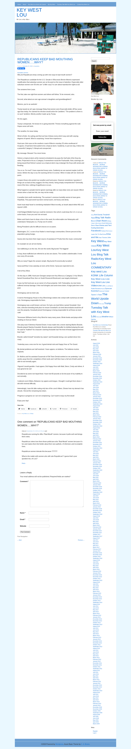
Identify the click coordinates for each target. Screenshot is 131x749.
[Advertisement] (52, 545)
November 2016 (97, 554)
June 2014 (96, 608)
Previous (81, 540)
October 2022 (97, 424)
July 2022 (95, 429)
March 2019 (96, 503)
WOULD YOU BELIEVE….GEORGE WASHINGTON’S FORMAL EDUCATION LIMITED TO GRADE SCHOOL (100, 166)
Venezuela (98, 316)
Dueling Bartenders (97, 228)
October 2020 (97, 468)
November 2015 (97, 576)
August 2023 (96, 406)
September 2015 (97, 580)
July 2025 (95, 367)
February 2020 (97, 483)
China (109, 221)
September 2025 (97, 363)
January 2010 (97, 705)
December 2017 (97, 531)
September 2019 (97, 492)
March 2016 (96, 569)
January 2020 (97, 485)
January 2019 (97, 507)
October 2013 (97, 622)
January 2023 (97, 418)
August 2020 (96, 472)
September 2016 (97, 558)
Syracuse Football (104, 291)
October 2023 (97, 402)
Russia (103, 288)
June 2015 (96, 586)
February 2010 (97, 703)
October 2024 (97, 380)
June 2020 (96, 475)
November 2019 (97, 488)
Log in (94, 733)
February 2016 (97, 571)
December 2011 (97, 663)
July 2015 (95, 584)
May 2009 (95, 720)
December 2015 (97, 575)
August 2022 (96, 428)
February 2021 (97, 461)
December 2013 (97, 619)
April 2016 (96, 567)
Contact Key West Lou (83, 4)
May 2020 (95, 477)
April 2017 (96, 545)
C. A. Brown (85, 744)
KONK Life (101, 286)
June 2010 (96, 696)
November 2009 (97, 709)
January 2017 (97, 551)
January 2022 (97, 440)
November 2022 (97, 422)
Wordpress (59, 744)
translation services (22, 72)
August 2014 (96, 604)
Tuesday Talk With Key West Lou (66, 4)
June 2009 (96, 718)
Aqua (93, 218)
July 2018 (95, 518)
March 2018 (96, 525)
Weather (105, 317)
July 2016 (95, 562)
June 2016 (96, 564)
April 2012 (96, 655)
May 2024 (95, 389)
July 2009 (95, 716)
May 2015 (95, 587)
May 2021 (95, 455)
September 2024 (97, 382)
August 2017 (96, 538)
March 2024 (96, 393)
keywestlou (36, 66)
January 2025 (97, 374)
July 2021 (95, 452)
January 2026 (97, 356)
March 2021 (96, 459)
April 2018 (96, 523)
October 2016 (97, 556)
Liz (106, 285)
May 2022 (95, 433)
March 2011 (96, 679)
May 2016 (95, 565)
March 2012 (96, 657)
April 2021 (96, 457)
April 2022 (96, 435)
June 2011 (96, 674)
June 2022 (96, 431)
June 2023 (96, 409)
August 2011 (96, 670)
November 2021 (97, 444)
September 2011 (97, 668)
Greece (110, 231)
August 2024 (96, 384)
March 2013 (96, 635)
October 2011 (96, 667)
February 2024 (97, 395)
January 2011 (97, 683)
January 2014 (97, 617)
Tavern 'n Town (96, 295)
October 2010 (97, 689)
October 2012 (97, 644)
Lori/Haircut (110, 285)
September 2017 (97, 536)
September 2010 (97, 690)
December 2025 (97, 358)
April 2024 (96, 391)
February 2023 (97, 417)
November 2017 (97, 532)
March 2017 (96, 547)
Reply (31, 413)
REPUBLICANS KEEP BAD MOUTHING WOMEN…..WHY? (45, 60)
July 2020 (95, 474)
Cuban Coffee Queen (96, 223)
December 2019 (97, 486)
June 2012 (96, 652)
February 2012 (97, 659)
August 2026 (96, 343)
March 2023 (96, 415)
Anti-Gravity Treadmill (102, 215)
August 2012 (96, 648)
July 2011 (95, 672)
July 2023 (95, 407)
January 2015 (97, 595)
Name (22, 513)
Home (19, 4)
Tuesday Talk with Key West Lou (100, 312)
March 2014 (96, 613)
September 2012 (97, 646)
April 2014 (96, 611)
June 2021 (96, 453)
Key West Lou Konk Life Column (37, 4)
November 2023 (97, 400)
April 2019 (96, 501)
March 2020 (96, 481)
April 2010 (96, 700)
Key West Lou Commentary (100, 325)
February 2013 (97, 637)
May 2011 (95, 676)
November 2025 (97, 360)
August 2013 (96, 626)
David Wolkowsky (107, 223)
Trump (107, 303)
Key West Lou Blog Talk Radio (100, 254)
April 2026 (96, 350)
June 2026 (96, 347)
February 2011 (97, 681)
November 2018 (97, 510)
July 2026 (95, 345)
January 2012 (97, 661)
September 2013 (97, 624)
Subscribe (102, 137)
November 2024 (97, 378)
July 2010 (95, 694)
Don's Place (95, 225)
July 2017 (95, 540)
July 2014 (95, 606)
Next (19, 540)
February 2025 (97, 372)
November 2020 (97, 466)
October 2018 (97, 512)
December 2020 (97, 464)
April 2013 (96, 633)
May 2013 (95, 632)
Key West (97, 241)
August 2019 (96, 494)
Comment (24, 481)
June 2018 (96, 520)
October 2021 (97, 446)
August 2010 (96, 692)
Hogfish (93, 234)
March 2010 (96, 701)
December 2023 (97, 398)
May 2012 (95, 654)
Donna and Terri (105, 225)
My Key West (51, 4)
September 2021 (97, 448)
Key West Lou (29, 12)
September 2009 (97, 712)
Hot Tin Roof (99, 234)
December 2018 (97, 508)
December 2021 (97, 442)
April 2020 (96, 479)
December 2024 (97, 376)
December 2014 (97, 597)
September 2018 (97, 514)
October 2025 (97, 361)
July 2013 (95, 628)
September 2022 (97, 426)
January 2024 (97, 396)
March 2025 (96, 371)
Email (22, 519)
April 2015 (96, 589)
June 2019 (96, 497)
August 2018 (96, 516)
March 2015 (96, 591)
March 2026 (96, 352)
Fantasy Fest (104, 231)
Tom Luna (101, 303)
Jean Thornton (103, 237)
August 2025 (96, 365)
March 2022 (96, 437)
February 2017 (97, 549)
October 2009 (97, 711)
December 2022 (97, 420)
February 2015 (97, 593)
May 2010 (95, 698)
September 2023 (97, 404)
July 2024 (95, 385)
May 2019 (95, 499)
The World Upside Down (100, 299)
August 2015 (96, 582)
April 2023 (96, 413)
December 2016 (97, 553)
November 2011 (97, 665)
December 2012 (97, 641)
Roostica (98, 288)
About (24, 4)
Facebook (96, 230)
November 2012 (97, 643)
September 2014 (97, 602)
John (109, 237)
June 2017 (96, 542)
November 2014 (97, 599)
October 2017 (97, 534)
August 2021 (96, 450)
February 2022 (97, 439)
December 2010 (97, 685)
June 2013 (96, 630)
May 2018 (95, 521)
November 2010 (97, 687)
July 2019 (95, 496)
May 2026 (95, 349)
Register (95, 731)
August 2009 (96, 714)
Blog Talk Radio (103, 217)
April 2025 (96, 369)
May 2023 (95, 411)
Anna (92, 214)
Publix (93, 288)
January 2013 (97, 639)
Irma (104, 234)
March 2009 (96, 723)
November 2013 (97, 621)
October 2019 (97, 490)
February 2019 (97, 505)
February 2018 (97, 527)
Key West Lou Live (100, 279)
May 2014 (95, 610)
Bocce (93, 221)
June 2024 (96, 387)
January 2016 (97, 573)
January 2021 (97, 463)
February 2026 (97, 354)
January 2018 (97, 529)
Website (23, 526)
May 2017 (95, 543)
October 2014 (97, 600)
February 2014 (97, 615)
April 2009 (96, 722)
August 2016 (96, 560)
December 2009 (97, 707)
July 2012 (95, 650)
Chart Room (101, 221)
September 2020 (97, 470)
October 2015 (97, 578)
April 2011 (96, 678)
